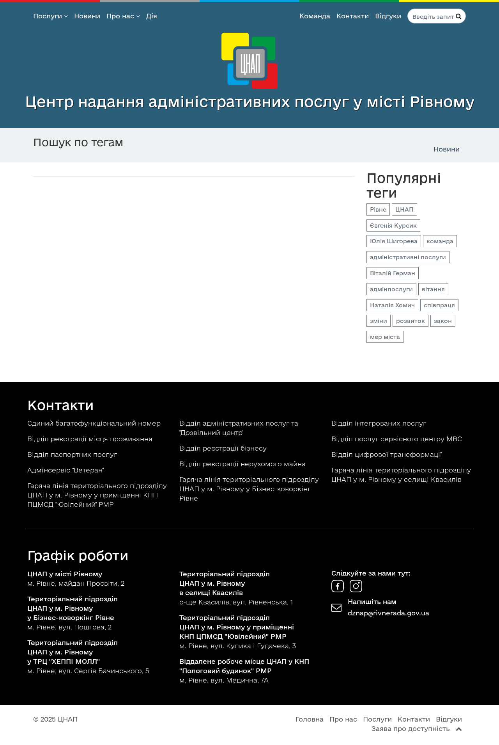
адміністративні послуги (408, 257)
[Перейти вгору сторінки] (459, 728)
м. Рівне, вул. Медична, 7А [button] (244, 671)
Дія (151, 16)
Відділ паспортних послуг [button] (73, 454)
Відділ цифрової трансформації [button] (387, 454)
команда (439, 241)
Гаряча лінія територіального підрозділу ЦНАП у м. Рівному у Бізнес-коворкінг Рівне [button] (249, 489)
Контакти (352, 16)
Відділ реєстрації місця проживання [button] (90, 438)
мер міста (385, 336)
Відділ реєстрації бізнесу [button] (224, 448)
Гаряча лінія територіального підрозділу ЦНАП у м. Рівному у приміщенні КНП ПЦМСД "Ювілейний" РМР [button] (97, 495)
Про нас (121, 16)
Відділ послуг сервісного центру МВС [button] (397, 438)
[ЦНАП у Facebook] (338, 590)
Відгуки (388, 16)
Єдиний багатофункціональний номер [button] (95, 423)
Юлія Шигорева (394, 241)
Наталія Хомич (392, 305)
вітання (433, 289)
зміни (378, 320)
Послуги (48, 16)
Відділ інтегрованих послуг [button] (379, 423)
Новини (87, 16)
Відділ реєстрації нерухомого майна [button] (243, 463)
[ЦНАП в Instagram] (356, 590)
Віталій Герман (392, 273)
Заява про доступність (411, 728)
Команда (314, 16)
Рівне (378, 209)
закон (443, 320)
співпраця (439, 305)
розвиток (410, 320)
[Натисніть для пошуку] (458, 16)
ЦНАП (404, 209)
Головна (310, 719)
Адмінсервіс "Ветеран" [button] (66, 470)
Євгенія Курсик (393, 225)
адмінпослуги (391, 289)
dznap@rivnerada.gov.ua (388, 613)
